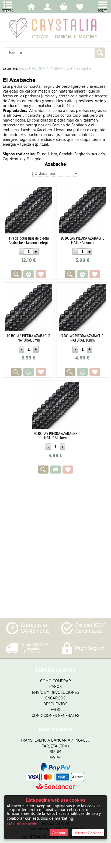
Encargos (55, 698)
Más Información (22, 823)
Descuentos (55, 704)
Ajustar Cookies (88, 833)
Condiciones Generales (55, 716)
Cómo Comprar (55, 681)
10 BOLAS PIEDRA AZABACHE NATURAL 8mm (28, 338)
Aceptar (58, 833)
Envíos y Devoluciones (55, 693)
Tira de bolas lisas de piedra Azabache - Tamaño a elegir (29, 240)
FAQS (55, 710)
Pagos (55, 687)
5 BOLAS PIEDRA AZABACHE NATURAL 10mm (82, 338)
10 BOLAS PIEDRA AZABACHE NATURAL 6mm (82, 240)
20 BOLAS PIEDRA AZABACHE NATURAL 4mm (55, 435)
